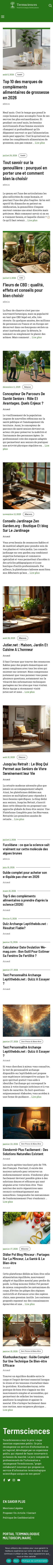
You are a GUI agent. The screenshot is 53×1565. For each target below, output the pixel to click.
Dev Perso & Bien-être (31, 1041)
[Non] (49, 1554)
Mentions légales (13, 1508)
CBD (21, 277)
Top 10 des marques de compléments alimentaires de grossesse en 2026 (26, 89)
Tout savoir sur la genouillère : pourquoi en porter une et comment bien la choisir (25, 170)
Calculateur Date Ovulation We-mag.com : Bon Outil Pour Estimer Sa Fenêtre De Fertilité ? (26, 951)
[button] (50, 5)
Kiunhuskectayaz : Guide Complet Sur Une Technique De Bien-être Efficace (26, 1361)
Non (16, 1561)
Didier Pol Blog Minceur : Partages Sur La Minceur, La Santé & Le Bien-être (26, 1258)
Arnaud (6, 882)
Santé (19, 74)
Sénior (27, 387)
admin (6, 859)
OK (8, 1561)
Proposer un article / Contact (19, 1512)
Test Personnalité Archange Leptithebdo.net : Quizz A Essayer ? (26, 979)
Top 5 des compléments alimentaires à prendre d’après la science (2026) (25, 900)
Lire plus (40, 142)
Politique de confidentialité (34, 1561)
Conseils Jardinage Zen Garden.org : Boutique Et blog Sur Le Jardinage (25, 525)
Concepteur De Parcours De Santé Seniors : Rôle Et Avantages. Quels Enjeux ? (24, 398)
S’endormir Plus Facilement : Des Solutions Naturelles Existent (25, 1151)
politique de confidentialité (18, 1517)
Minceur (25, 1249)
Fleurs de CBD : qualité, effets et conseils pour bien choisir (23, 290)
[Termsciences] (22, 5)
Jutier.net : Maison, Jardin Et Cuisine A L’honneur (25, 647)
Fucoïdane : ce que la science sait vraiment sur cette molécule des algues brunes (26, 849)
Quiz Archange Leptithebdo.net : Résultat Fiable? (25, 926)
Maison (28, 514)
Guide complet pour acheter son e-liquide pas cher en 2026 (25, 874)
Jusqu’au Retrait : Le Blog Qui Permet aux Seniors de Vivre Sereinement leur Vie (25, 769)
